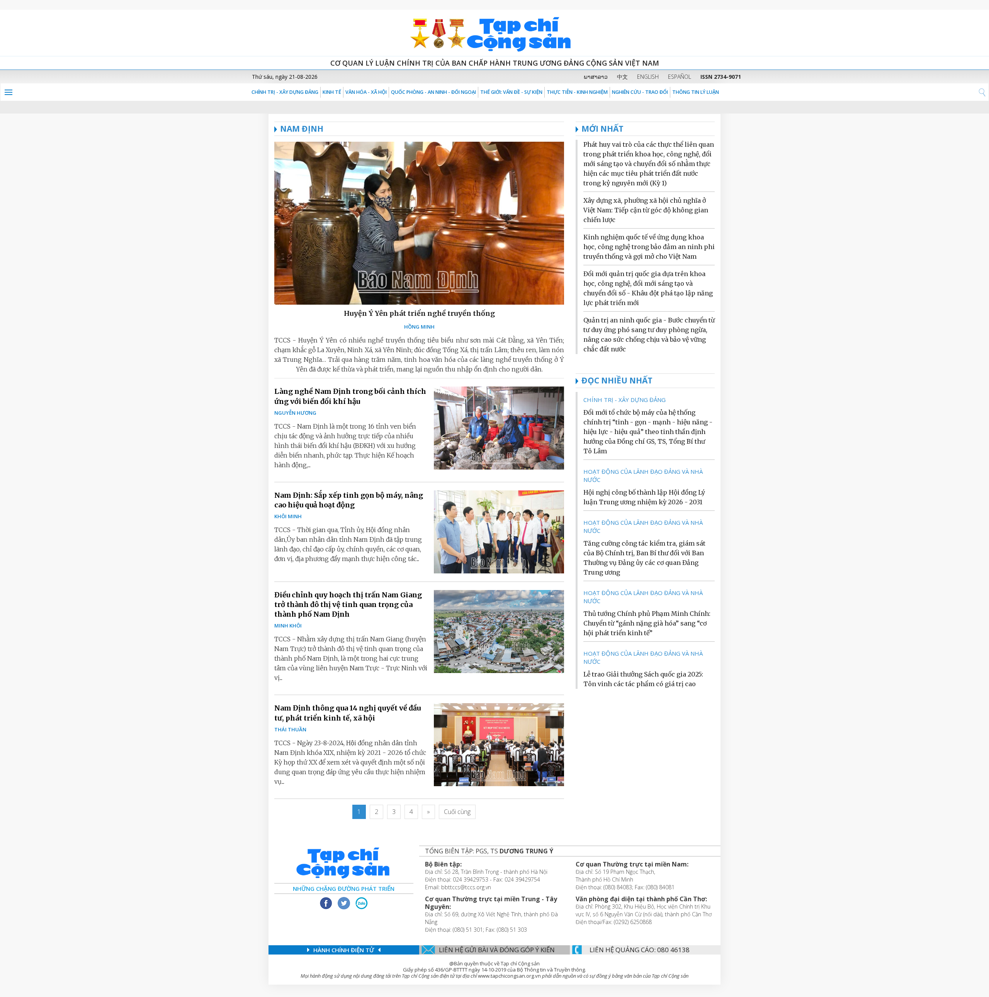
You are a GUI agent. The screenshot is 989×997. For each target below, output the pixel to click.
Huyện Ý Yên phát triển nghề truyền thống (419, 313)
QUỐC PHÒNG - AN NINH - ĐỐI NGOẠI (433, 92)
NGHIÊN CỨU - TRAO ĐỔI (640, 92)
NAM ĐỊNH (301, 128)
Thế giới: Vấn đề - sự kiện (511, 92)
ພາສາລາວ (596, 76)
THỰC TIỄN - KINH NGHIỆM (577, 92)
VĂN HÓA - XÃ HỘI (366, 92)
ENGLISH (648, 76)
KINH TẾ (332, 92)
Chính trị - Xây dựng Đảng (284, 92)
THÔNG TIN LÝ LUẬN (695, 92)
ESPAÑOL (679, 76)
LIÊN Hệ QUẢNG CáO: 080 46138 (640, 949)
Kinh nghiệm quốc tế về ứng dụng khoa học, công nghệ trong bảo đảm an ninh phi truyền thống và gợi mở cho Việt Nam (649, 246)
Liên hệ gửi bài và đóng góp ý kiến (497, 949)
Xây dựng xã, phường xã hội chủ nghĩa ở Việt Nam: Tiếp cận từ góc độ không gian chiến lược (645, 210)
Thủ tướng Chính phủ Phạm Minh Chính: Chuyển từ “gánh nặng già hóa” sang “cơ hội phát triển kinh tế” (646, 623)
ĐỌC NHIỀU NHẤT (617, 380)
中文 (622, 76)
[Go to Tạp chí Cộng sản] (494, 33)
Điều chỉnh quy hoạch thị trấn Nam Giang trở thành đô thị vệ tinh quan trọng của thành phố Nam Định (348, 604)
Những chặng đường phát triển (343, 888)
